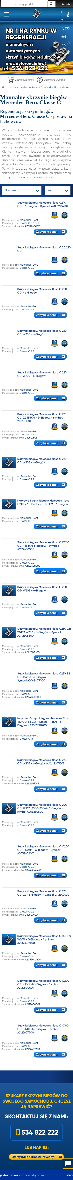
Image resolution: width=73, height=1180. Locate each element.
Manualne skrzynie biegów (26, 86)
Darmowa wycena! (55, 79)
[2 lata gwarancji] (21, 84)
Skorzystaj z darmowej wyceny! (33, 1157)
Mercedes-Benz (51, 86)
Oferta (5, 86)
